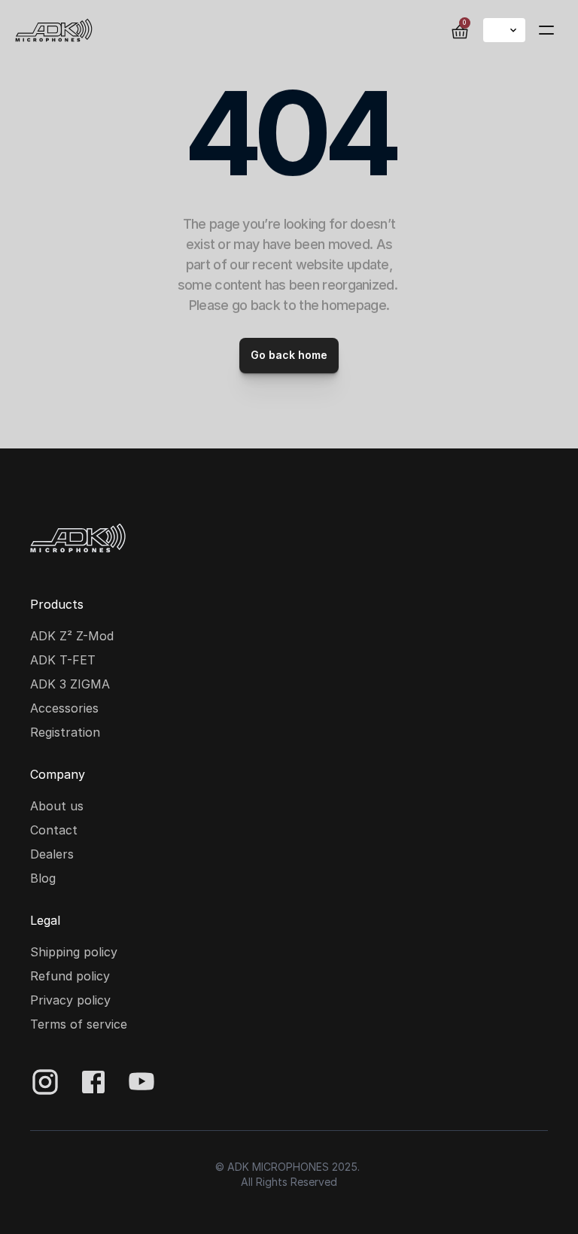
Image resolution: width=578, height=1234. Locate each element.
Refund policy (70, 975)
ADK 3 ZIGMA (70, 683)
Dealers (52, 854)
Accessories (64, 708)
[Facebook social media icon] (93, 1082)
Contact (54, 829)
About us (57, 805)
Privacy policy (70, 1000)
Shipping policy (73, 951)
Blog (43, 878)
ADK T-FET (63, 659)
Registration (65, 732)
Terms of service (78, 1024)
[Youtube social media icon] (141, 1082)
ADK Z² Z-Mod (72, 635)
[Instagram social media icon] (45, 1082)
